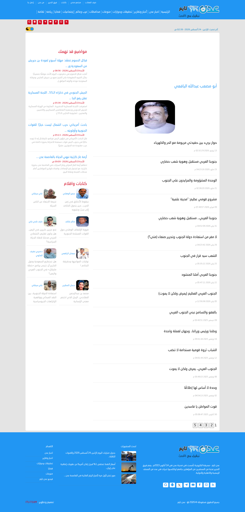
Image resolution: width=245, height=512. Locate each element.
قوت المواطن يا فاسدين (200, 406)
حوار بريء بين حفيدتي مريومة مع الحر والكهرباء (185, 143)
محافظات (94, 12)
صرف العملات (90, 3)
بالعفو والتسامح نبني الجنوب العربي (193, 312)
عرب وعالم (81, 12)
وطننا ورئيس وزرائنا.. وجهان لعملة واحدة (190, 331)
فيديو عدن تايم (46, 479)
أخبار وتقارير (140, 12)
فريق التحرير (52, 3)
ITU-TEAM (31, 502)
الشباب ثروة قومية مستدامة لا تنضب (192, 350)
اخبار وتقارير (47, 458)
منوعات (106, 12)
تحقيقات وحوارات (122, 12)
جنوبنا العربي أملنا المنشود (199, 275)
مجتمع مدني (75, 3)
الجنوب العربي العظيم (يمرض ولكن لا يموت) (187, 293)
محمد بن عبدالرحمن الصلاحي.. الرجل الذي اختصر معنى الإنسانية (74, 298)
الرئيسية (165, 12)
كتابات (63, 3)
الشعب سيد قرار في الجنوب (198, 256)
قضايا (57, 12)
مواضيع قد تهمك (72, 52)
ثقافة (41, 12)
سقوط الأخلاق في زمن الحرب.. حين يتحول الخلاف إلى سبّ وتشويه (76, 206)
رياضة (49, 12)
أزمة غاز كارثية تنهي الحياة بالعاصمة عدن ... (61, 157)
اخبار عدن (154, 12)
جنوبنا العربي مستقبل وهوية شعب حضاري (188, 161)
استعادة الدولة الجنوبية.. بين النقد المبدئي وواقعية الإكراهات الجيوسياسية (42, 298)
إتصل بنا (31, 3)
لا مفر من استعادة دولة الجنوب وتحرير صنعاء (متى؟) (182, 237)
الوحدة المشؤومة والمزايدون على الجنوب (189, 180)
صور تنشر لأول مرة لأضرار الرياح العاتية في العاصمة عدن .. (89, 475)
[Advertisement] (155, 58)
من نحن (41, 3)
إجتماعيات (68, 12)
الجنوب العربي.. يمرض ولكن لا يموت (193, 369)
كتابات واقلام (75, 184)
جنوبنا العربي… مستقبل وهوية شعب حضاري (187, 218)
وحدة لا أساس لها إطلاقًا (200, 388)
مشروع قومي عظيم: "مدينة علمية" (194, 199)
